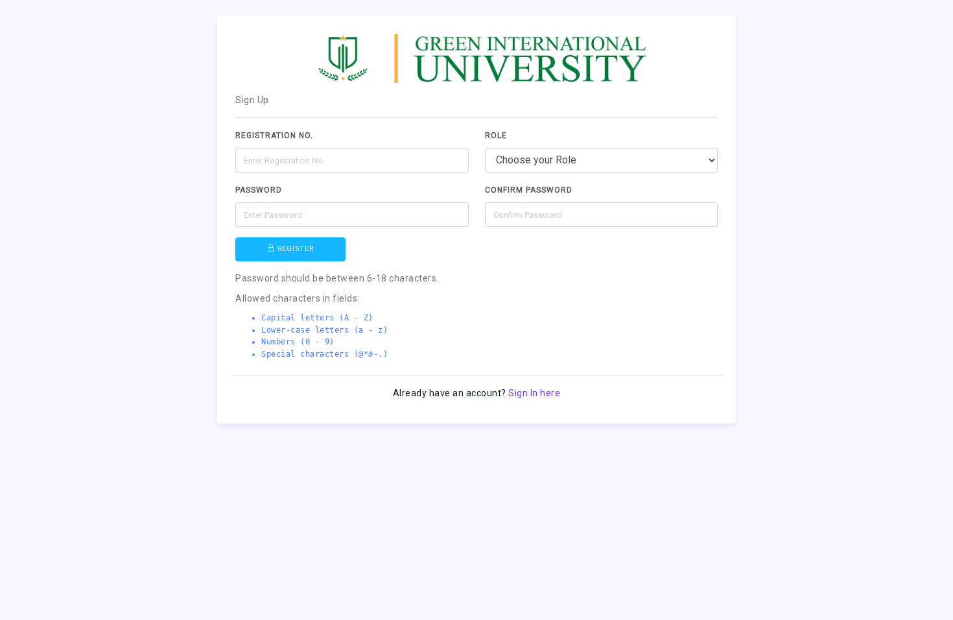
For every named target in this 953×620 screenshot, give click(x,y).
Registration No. (274, 135)
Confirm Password (528, 190)
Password (258, 190)
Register (294, 248)
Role (496, 135)
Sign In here (534, 393)
